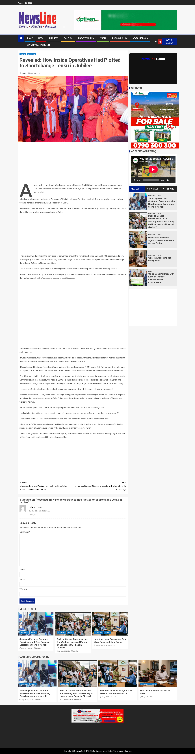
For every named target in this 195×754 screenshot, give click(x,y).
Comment (25, 531)
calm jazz (33, 507)
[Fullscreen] (172, 180)
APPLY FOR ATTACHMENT (38, 45)
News (41, 38)
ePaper (103, 38)
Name (22, 569)
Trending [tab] (169, 189)
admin (24, 73)
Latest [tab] (135, 189)
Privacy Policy (119, 38)
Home (30, 38)
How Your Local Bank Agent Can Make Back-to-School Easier (161, 240)
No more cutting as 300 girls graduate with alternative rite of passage (100, 486)
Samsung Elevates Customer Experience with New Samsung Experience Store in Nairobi (35, 642)
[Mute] (167, 180)
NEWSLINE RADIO (140, 38)
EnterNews (113, 751)
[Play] (134, 180)
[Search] (156, 41)
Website (23, 589)
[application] (153, 169)
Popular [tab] (153, 189)
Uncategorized (86, 38)
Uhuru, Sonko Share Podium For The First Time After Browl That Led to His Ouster (43, 486)
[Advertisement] (73, 163)
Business (53, 38)
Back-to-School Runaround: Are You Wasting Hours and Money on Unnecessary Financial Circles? (161, 221)
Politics (68, 38)
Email (22, 579)
